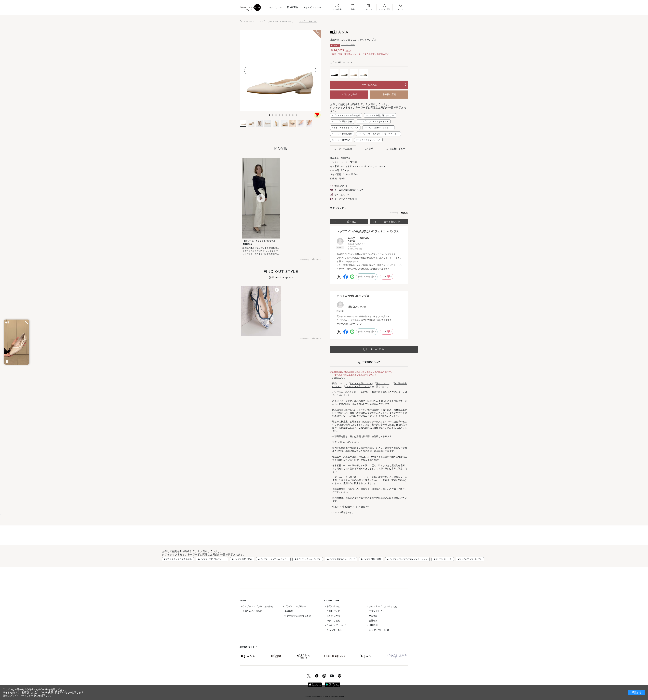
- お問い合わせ (332, 606)
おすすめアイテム (312, 7)
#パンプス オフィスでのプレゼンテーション (378, 134)
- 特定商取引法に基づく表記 (297, 616)
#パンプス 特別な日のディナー (380, 115)
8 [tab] (290, 114)
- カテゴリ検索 (332, 620)
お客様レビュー (397, 148)
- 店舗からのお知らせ (251, 611)
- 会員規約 (288, 611)
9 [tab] (293, 114)
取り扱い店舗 (389, 94)
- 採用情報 (373, 625)
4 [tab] (276, 114)
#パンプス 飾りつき (341, 140)
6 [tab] (283, 114)
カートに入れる (369, 84)
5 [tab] (280, 114)
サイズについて (342, 194)
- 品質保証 (373, 616)
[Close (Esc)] (0, 514)
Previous (245, 70)
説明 (371, 148)
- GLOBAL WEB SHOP (379, 630)
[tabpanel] (280, 70)
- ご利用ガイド (332, 611)
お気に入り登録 (349, 94)
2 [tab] (270, 114)
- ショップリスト (333, 630)
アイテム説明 (345, 149)
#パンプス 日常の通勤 (342, 134)
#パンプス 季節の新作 (342, 121)
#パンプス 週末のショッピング (378, 127)
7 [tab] (287, 114)
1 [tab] (266, 114)
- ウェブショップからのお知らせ (257, 606)
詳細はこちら (338, 377)
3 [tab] (273, 114)
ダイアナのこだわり (344, 199)
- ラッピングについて (335, 625)
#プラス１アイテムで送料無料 (346, 115)
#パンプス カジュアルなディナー (373, 121)
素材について (341, 185)
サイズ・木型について (361, 383)
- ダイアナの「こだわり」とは (382, 606)
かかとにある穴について (357, 386)
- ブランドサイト (376, 611)
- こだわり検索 (332, 616)
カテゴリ (273, 7)
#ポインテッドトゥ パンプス (345, 127)
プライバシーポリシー (22, 695)
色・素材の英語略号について (348, 190)
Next (316, 70)
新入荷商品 (292, 7)
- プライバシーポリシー (294, 606)
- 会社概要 (373, 620)
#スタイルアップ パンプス (368, 140)
